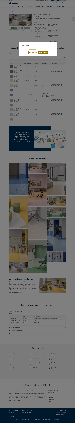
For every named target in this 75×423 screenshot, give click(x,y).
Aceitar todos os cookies (43, 52)
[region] (38, 49)
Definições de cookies (33, 52)
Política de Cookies (32, 49)
